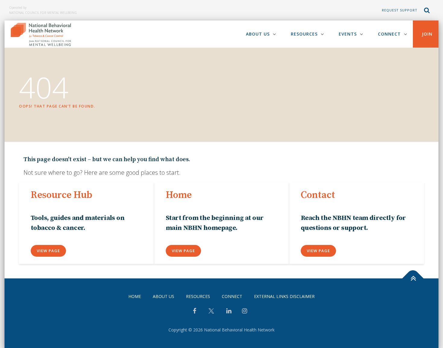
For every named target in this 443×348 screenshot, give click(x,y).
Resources (304, 34)
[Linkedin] (228, 311)
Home (134, 296)
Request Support (399, 10)
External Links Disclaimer (284, 296)
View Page (48, 250)
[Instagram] (244, 311)
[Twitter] (211, 313)
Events (348, 34)
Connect (389, 34)
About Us (258, 34)
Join (427, 34)
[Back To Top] (413, 278)
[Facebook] (194, 311)
